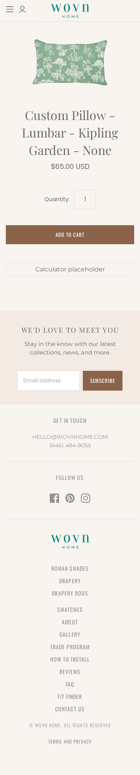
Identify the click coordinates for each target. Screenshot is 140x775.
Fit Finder (70, 696)
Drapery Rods (70, 593)
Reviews (70, 671)
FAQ (70, 684)
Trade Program (70, 647)
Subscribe (102, 380)
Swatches (70, 609)
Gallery (70, 634)
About (70, 622)
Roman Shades (70, 568)
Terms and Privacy (70, 741)
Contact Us (70, 709)
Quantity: (57, 199)
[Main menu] (10, 9)
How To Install (70, 659)
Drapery (70, 581)
